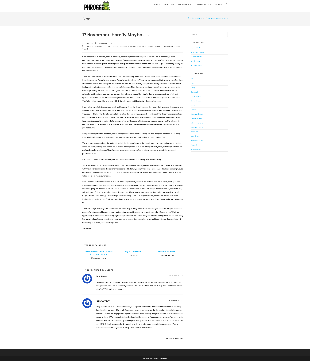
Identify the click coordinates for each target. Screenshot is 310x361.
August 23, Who (196, 48)
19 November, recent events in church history (98, 253)
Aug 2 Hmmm (195, 61)
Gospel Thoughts (154, 46)
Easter (193, 105)
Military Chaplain (197, 140)
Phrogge (89, 43)
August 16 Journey (197, 52)
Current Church (111, 46)
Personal (194, 145)
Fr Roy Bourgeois (197, 123)
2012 (192, 79)
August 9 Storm (196, 57)
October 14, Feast (167, 251)
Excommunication (137, 46)
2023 (192, 83)
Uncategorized (196, 149)
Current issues (196, 101)
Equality (123, 46)
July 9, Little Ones (132, 251)
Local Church (195, 136)
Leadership (168, 46)
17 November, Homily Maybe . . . (216, 18)
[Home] (188, 18)
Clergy (88, 46)
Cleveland (98, 46)
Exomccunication (196, 118)
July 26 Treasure (196, 65)
